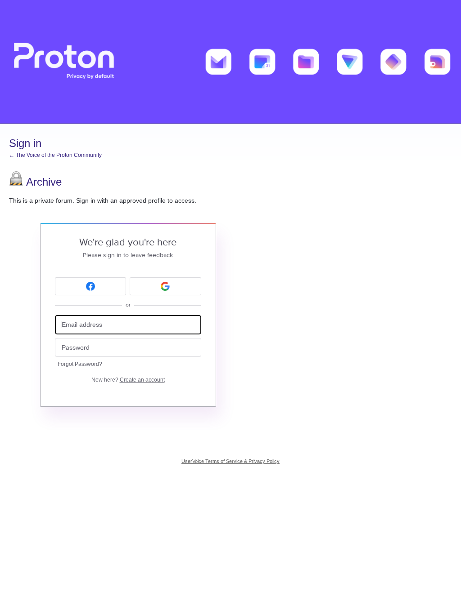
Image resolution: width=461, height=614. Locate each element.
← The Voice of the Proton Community (55, 155)
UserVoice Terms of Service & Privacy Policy (230, 461)
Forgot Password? (80, 364)
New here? (128, 380)
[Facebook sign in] (91, 286)
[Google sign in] (165, 286)
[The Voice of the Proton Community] (230, 61)
